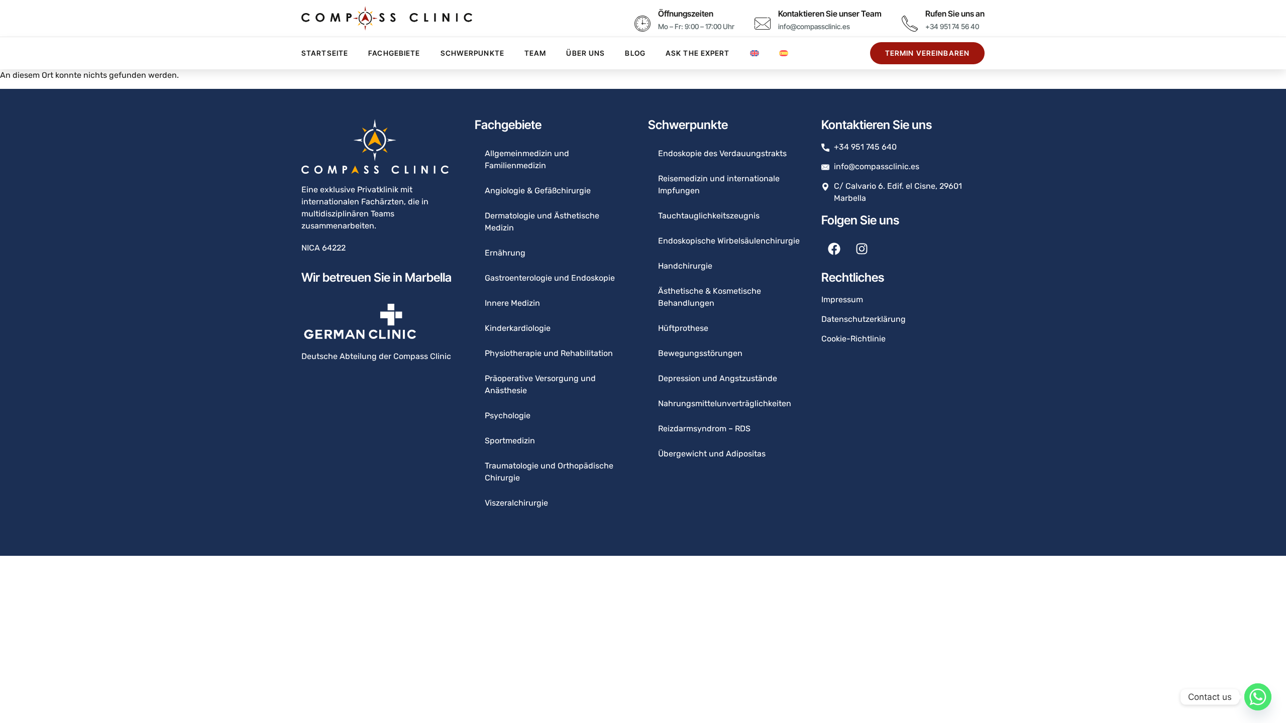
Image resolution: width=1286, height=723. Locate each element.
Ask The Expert (698, 53)
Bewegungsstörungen (700, 353)
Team (535, 53)
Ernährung (505, 253)
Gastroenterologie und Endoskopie (550, 278)
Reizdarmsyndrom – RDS (704, 428)
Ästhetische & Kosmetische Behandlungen (709, 297)
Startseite (324, 53)
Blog (635, 53)
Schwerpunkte (472, 53)
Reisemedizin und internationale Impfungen (719, 184)
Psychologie (507, 415)
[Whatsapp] (1257, 696)
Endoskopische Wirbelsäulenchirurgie (729, 241)
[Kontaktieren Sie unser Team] (763, 24)
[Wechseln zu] (754, 53)
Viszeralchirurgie (516, 503)
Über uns (585, 53)
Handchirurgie (685, 266)
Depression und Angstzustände (717, 378)
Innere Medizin (512, 303)
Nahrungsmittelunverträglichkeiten (724, 403)
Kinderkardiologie (518, 328)
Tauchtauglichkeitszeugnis (709, 215)
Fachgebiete (394, 53)
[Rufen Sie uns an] (910, 24)
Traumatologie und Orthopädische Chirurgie (549, 472)
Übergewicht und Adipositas (712, 453)
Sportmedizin (510, 440)
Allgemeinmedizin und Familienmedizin (527, 159)
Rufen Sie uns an (955, 14)
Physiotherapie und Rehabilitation (549, 353)
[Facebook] (833, 249)
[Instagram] (861, 249)
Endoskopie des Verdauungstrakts (722, 153)
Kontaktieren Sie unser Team (830, 14)
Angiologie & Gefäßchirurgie (538, 190)
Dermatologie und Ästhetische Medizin (542, 221)
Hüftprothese (683, 328)
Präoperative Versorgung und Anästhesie (540, 384)
